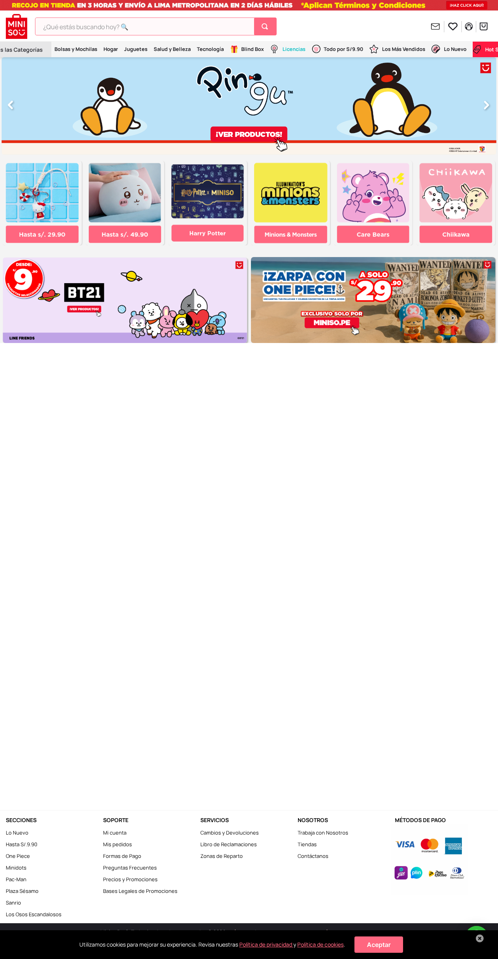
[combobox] (156, 26)
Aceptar (379, 944)
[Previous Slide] (11, 106)
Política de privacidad (266, 944)
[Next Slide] (487, 106)
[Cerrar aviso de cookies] (480, 938)
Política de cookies (320, 944)
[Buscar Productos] (266, 26)
